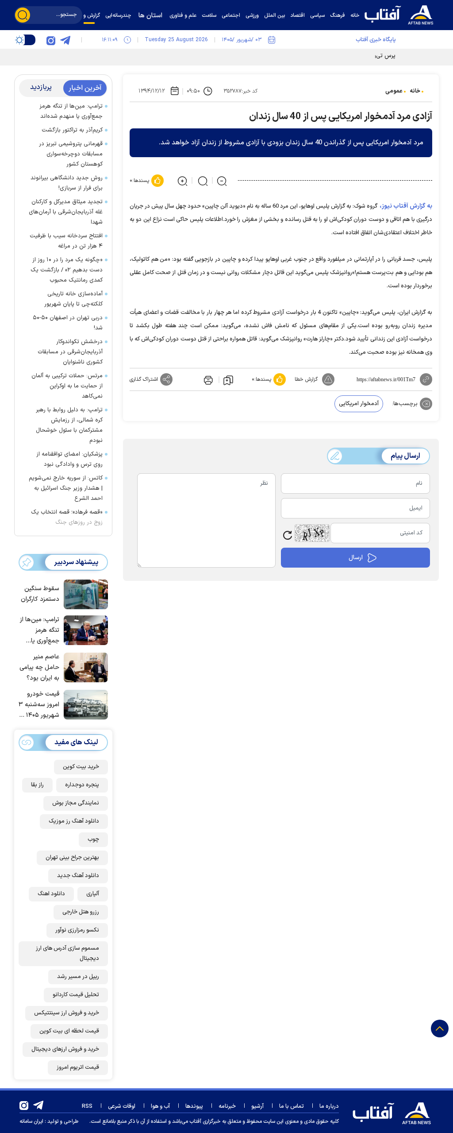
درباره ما (329, 1106)
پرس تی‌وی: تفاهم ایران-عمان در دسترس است (340, 55)
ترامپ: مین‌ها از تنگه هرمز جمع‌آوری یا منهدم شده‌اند (71, 111)
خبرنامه (227, 1106)
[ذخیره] (228, 380)
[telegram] (65, 40)
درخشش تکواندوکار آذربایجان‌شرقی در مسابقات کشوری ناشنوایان (70, 352)
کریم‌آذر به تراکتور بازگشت (72, 130)
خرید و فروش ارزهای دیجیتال (65, 1049)
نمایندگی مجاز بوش (75, 803)
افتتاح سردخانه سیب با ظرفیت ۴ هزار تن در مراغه (66, 241)
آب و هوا (160, 1106)
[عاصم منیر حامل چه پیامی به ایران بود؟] (83, 667)
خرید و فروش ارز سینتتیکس (66, 1013)
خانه (415, 91)
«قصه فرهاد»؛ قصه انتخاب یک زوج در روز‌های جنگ (67, 517)
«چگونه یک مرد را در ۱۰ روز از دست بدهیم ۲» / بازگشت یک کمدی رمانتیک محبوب (67, 270)
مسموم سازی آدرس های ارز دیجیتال (67, 953)
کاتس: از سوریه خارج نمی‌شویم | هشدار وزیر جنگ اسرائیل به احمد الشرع (66, 488)
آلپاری (92, 893)
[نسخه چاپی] (207, 379)
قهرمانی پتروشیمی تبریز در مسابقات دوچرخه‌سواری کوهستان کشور (71, 154)
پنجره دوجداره (82, 785)
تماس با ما (291, 1106)
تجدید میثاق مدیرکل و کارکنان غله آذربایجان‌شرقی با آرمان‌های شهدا (66, 212)
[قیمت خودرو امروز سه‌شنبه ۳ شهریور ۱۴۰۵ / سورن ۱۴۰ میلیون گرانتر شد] (83, 704)
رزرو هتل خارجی (80, 912)
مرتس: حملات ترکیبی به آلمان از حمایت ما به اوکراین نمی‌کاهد (67, 386)
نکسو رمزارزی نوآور (77, 930)
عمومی (394, 91)
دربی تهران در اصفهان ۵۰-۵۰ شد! (68, 323)
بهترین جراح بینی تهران (72, 857)
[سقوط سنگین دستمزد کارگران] (83, 594)
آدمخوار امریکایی (359, 403)
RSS (87, 1106)
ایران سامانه (31, 1121)
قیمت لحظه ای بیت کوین (69, 1031)
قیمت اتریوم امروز (78, 1067)
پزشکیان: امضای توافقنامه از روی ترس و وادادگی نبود (69, 459)
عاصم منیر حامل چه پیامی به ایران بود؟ (39, 667)
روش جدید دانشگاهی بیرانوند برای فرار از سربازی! (67, 183)
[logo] (401, 14)
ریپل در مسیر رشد (78, 976)
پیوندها (194, 1106)
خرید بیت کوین (81, 766)
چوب (93, 839)
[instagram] (50, 40)
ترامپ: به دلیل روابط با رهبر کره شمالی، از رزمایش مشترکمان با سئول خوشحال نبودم (69, 425)
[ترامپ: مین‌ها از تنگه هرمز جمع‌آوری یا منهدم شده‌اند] (83, 629)
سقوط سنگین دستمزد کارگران (40, 594)
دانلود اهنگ (51, 893)
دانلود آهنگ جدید (78, 875)
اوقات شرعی (121, 1106)
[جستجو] (22, 15)
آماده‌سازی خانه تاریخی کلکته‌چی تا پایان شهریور (73, 299)
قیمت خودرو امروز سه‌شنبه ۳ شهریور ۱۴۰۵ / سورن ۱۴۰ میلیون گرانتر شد (39, 705)
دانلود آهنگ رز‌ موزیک (74, 821)
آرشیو (257, 1106)
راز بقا (37, 785)
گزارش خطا (306, 379)
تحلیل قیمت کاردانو (76, 994)
